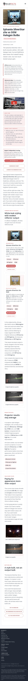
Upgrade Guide (4, 637)
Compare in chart (14, 166)
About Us (3, 633)
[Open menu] (25, 3)
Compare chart (11, 269)
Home (4, 26)
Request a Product (5, 638)
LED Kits (3, 645)
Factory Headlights (5, 654)
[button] (14, 16)
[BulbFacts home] (12, 3)
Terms (2, 658)
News (2, 632)
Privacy (2, 660)
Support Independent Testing (7, 641)
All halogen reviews (14, 615)
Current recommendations (13, 169)
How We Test (4, 635)
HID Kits (2, 649)
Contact (3, 640)
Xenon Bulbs (4, 650)
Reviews (17, 26)
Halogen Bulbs (11, 26)
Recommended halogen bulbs (14, 611)
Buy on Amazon (14, 160)
